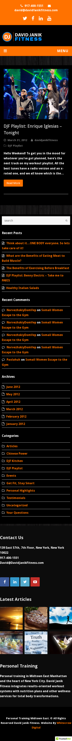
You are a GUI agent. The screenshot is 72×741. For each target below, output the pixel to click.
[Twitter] (24, 18)
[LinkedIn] (40, 18)
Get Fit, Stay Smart (20, 483)
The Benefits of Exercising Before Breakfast (37, 268)
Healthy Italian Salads (22, 288)
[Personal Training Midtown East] (22, 36)
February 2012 (16, 416)
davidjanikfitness (46, 140)
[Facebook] (32, 18)
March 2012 (14, 409)
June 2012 (13, 387)
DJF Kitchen (14, 461)
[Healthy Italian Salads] (11, 642)
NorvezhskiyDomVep (21, 310)
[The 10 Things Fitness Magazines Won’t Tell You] (36, 642)
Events (11, 475)
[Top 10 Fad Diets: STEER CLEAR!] (60, 642)
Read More (13, 183)
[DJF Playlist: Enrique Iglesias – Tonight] (36, 94)
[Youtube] (48, 18)
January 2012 (15, 424)
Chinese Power (17, 453)
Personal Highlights (20, 490)
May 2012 (13, 394)
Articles (12, 446)
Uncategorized (17, 505)
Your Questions (17, 512)
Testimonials (15, 498)
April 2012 (13, 402)
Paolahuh (13, 359)
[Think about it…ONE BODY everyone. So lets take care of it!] (11, 618)
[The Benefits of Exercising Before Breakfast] (60, 618)
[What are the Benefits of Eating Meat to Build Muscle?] (36, 618)
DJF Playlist (15, 145)
